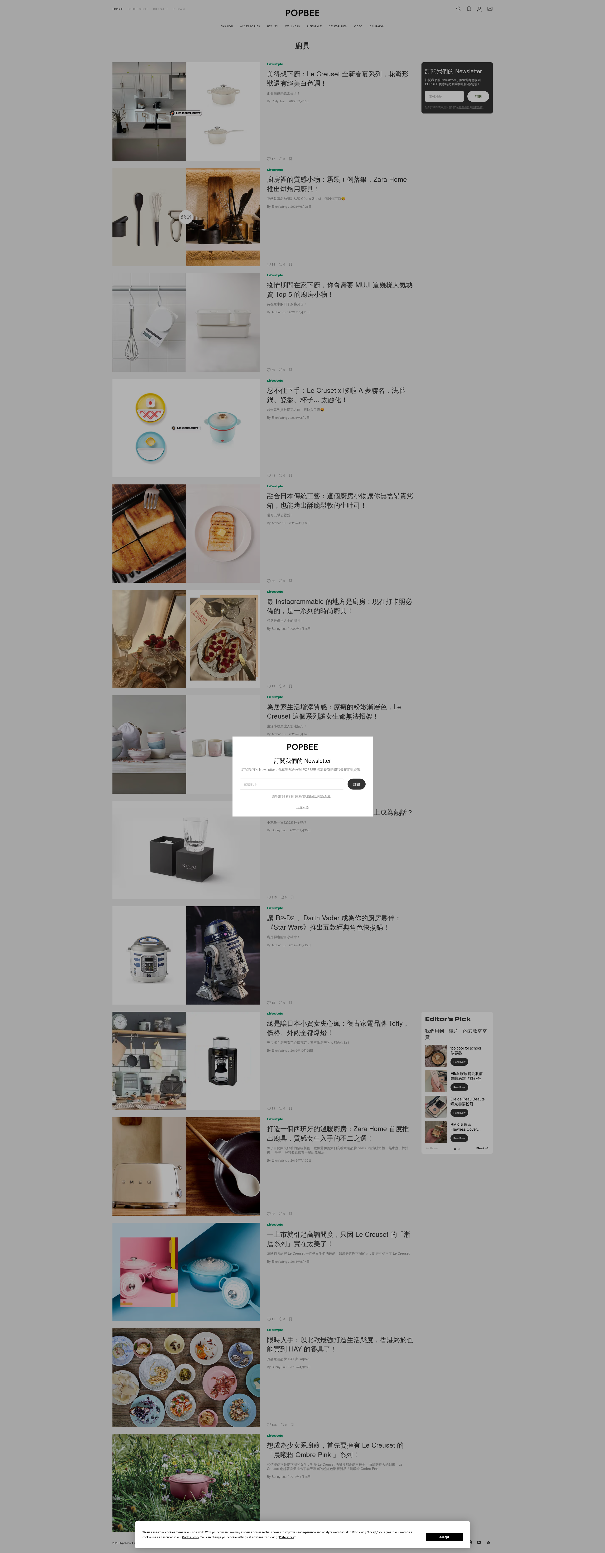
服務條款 (311, 796)
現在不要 (302, 807)
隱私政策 (324, 796)
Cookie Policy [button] (190, 1537)
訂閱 (356, 784)
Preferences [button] (286, 1537)
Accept (444, 1537)
